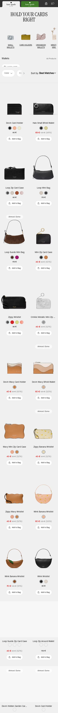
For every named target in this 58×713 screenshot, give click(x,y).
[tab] (11, 4)
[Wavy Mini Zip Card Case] (14, 425)
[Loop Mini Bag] (43, 166)
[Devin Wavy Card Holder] (14, 360)
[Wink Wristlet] (43, 554)
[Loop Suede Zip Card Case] (14, 619)
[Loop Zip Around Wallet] (43, 619)
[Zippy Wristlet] (14, 295)
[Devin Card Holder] (14, 101)
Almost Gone (15, 217)
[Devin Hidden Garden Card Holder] (14, 684)
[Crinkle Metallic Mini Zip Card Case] (43, 295)
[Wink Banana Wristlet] (43, 490)
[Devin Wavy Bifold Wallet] (43, 360)
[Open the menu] (52, 3)
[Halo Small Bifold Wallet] (43, 101)
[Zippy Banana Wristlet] (43, 425)
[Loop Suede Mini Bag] (14, 230)
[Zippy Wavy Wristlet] (14, 490)
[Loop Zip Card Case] (14, 166)
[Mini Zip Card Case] (43, 230)
